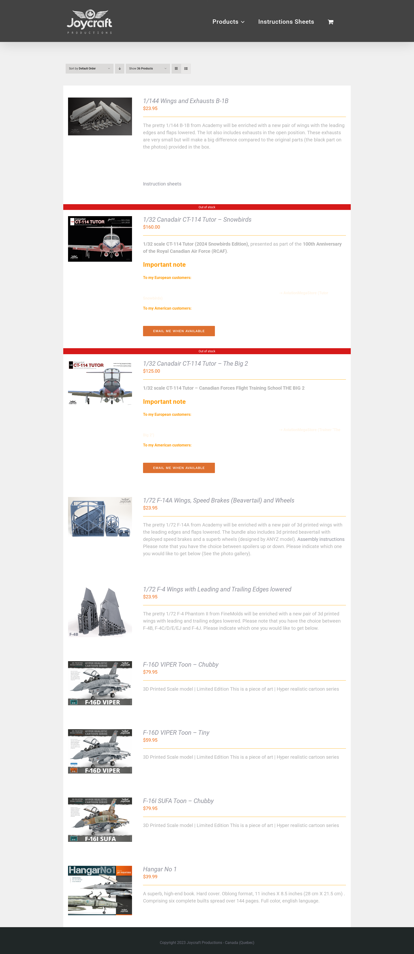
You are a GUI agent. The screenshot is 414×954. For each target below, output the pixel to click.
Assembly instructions (321, 539)
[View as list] (185, 68)
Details (117, 117)
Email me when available (179, 331)
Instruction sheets (162, 184)
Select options (96, 516)
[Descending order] (119, 69)
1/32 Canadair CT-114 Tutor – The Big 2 (195, 363)
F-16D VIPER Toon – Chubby (180, 664)
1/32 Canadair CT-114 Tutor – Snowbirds (197, 219)
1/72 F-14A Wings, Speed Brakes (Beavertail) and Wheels (218, 500)
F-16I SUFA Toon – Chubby (178, 800)
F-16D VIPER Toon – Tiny (176, 732)
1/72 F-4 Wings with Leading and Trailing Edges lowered (217, 589)
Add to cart (87, 117)
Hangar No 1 (160, 869)
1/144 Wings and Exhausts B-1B (186, 100)
